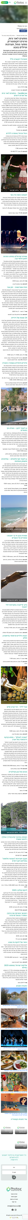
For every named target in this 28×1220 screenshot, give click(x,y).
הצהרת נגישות (14, 1199)
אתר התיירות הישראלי (21, 35)
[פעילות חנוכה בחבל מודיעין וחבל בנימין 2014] (21, 1142)
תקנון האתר (14, 1196)
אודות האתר (14, 1194)
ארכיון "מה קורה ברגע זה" (8, 35)
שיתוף (22, 31)
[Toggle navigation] (25, 3)
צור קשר (14, 1202)
